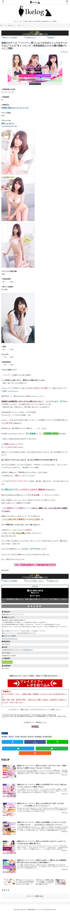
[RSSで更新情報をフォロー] (35, 753)
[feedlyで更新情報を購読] (52, 748)
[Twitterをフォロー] (18, 748)
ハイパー (5, 733)
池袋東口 (5, 736)
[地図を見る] (29, 650)
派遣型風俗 (38, 736)
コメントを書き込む (35, 896)
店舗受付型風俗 (48, 736)
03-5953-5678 (8, 662)
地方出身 (31, 736)
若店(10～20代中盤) (15, 736)
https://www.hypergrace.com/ (9, 638)
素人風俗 (24, 736)
